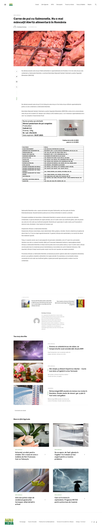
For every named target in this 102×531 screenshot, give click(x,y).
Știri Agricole (44, 4)
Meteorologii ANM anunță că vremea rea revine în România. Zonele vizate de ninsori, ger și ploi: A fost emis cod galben (68, 393)
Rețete (89, 4)
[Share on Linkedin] (16, 87)
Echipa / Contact (80, 521)
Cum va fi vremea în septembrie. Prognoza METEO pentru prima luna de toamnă (66, 500)
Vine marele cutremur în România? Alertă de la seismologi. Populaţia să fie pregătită (65, 303)
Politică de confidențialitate (46, 521)
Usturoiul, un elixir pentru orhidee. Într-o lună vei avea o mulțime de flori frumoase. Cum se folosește (26, 455)
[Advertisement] (53, 90)
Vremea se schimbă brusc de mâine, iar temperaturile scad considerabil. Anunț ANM (66, 348)
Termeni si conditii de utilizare (65, 521)
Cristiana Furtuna (21, 27)
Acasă (37, 4)
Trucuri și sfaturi (69, 4)
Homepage (23, 521)
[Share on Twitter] (16, 77)
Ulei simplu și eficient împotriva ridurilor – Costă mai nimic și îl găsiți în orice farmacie (67, 370)
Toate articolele (32, 521)
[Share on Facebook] (16, 72)
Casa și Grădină (81, 4)
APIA (52, 4)
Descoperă (59, 4)
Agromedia (50, 388)
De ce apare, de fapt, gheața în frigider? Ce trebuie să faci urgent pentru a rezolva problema (66, 455)
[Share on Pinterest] (16, 82)
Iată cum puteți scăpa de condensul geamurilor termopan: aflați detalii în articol (25, 501)
